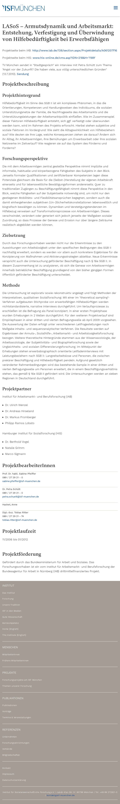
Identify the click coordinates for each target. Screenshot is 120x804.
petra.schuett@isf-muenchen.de (20, 496)
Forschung (8, 599)
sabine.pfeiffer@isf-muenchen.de (21, 481)
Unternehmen (9, 737)
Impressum (8, 774)
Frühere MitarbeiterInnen (15, 660)
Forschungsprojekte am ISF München (22, 680)
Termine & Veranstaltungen (16, 717)
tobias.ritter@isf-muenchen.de (19, 520)
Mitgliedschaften (11, 755)
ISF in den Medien (11, 611)
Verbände (7, 749)
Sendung (23, 74)
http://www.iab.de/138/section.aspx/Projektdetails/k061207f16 (74, 50)
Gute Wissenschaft (12, 617)
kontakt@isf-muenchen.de (61, 795)
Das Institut (8, 593)
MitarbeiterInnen (11, 654)
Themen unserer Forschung (17, 686)
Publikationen (9, 705)
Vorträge (6, 711)
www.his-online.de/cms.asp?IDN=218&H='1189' (64, 57)
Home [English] (10, 629)
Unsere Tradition (11, 605)
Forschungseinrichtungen (15, 743)
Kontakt (6, 768)
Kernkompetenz (10, 623)
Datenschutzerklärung (14, 780)
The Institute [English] (14, 635)
